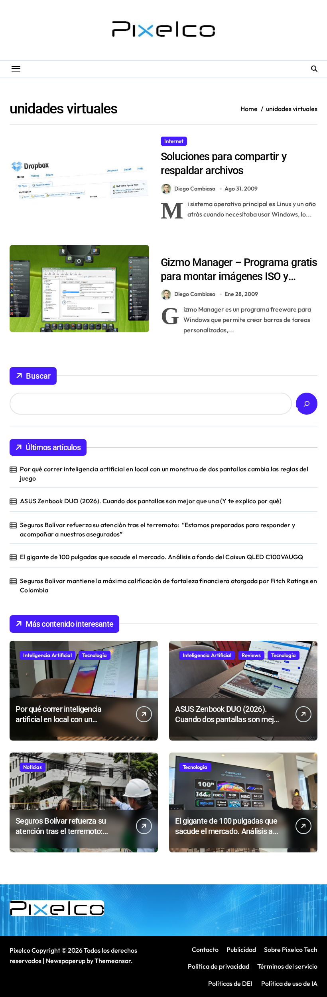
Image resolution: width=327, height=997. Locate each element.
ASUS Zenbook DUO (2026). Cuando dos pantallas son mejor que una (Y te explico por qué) (151, 501)
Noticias (32, 767)
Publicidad (241, 949)
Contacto (205, 949)
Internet (173, 141)
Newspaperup (65, 961)
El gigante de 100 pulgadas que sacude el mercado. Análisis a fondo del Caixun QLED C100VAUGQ (161, 557)
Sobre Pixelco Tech (290, 949)
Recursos (204, 141)
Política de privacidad (218, 966)
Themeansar (113, 961)
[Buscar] (306, 404)
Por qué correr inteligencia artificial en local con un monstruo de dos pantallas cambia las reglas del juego (164, 473)
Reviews (251, 655)
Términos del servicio (287, 966)
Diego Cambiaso (194, 188)
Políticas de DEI (230, 983)
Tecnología (94, 655)
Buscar (38, 376)
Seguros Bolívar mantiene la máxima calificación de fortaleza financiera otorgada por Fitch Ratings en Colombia (168, 585)
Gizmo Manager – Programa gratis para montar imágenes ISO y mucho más (239, 276)
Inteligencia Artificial (47, 655)
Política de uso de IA (288, 983)
